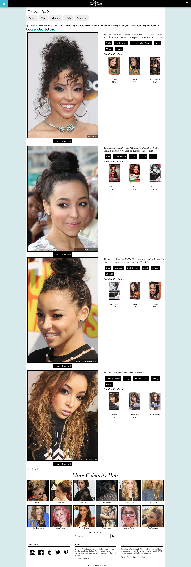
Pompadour (97, 25)
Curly (81, 25)
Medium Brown (141, 378)
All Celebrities (95, 531)
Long (60, 25)
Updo (119, 49)
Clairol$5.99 (155, 305)
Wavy (87, 25)
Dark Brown (51, 25)
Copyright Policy (139, 557)
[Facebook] (41, 556)
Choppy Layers (113, 378)
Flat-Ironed (49, 28)
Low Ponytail (135, 25)
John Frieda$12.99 (155, 188)
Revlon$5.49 (114, 415)
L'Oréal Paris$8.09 (134, 415)
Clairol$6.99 (114, 80)
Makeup (56, 18)
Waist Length (71, 25)
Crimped (118, 268)
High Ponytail (149, 25)
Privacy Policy (126, 557)
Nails (68, 18)
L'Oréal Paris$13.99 (155, 80)
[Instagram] (32, 556)
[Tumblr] (49, 556)
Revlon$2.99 (134, 305)
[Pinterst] (66, 556)
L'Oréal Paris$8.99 (155, 415)
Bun (40, 28)
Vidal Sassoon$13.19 (114, 188)
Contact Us (87, 559)
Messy (34, 28)
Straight (116, 25)
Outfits (32, 18)
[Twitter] (58, 556)
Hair (43, 18)
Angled (125, 25)
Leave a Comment (63, 141)
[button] (4, 3)
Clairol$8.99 (134, 188)
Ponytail (108, 25)
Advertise (78, 559)
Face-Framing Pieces (141, 43)
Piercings (81, 18)
